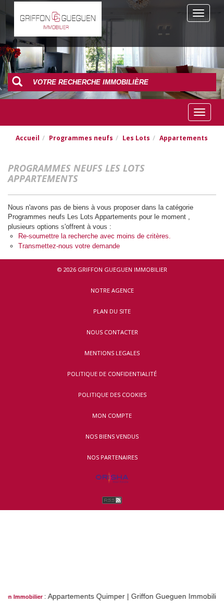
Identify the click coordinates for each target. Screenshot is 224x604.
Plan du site (112, 311)
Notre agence (112, 290)
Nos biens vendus (112, 436)
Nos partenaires (112, 457)
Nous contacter (112, 332)
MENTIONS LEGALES (112, 353)
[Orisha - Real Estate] (112, 478)
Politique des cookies (112, 394)
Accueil (28, 138)
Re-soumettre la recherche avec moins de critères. (94, 236)
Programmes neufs (81, 138)
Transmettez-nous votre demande (69, 246)
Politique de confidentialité (112, 374)
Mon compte (112, 415)
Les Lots (136, 138)
